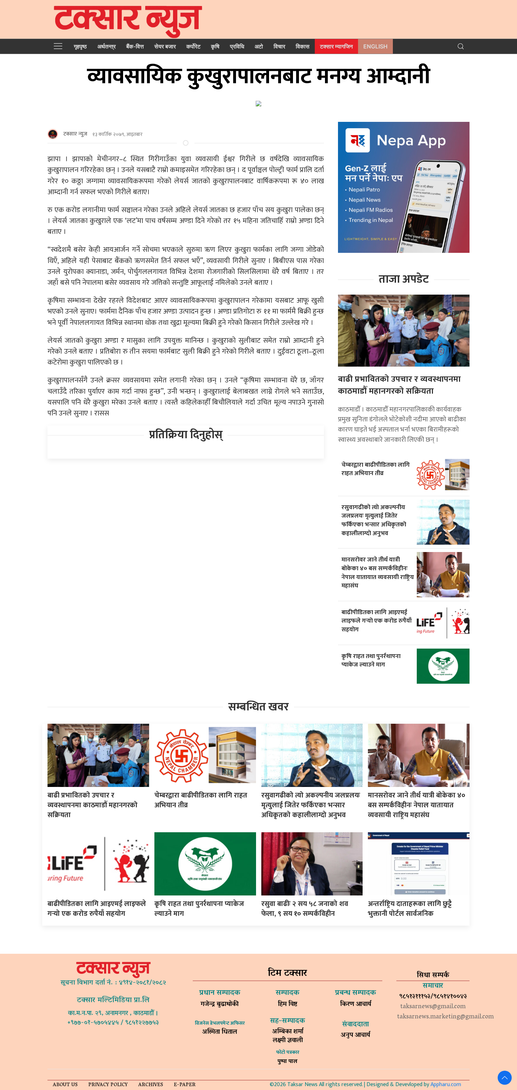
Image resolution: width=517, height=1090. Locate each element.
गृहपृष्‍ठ (80, 46)
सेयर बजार (165, 46)
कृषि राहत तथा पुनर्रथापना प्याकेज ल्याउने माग (371, 660)
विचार (279, 46)
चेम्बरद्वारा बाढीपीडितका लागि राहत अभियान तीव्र (376, 469)
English (375, 46)
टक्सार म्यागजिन (336, 46)
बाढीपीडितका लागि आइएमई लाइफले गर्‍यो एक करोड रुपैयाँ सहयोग (377, 621)
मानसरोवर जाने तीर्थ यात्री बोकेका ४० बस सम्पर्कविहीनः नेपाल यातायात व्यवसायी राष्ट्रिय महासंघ (378, 572)
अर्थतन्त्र (106, 46)
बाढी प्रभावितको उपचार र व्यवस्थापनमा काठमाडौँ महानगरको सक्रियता (399, 385)
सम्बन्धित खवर (258, 707)
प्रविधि (237, 46)
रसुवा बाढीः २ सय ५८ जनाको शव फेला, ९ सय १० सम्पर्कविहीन (304, 909)
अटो (259, 46)
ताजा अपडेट (404, 279)
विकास (302, 46)
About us (65, 1085)
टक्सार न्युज (75, 134)
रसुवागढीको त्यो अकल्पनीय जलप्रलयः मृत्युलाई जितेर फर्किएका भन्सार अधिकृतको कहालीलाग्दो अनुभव (374, 520)
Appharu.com (445, 1084)
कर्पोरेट (193, 46)
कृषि (215, 46)
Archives (150, 1085)
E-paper (185, 1085)
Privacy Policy (108, 1085)
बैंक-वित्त (135, 46)
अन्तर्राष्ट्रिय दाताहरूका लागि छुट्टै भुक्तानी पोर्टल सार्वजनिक (410, 909)
